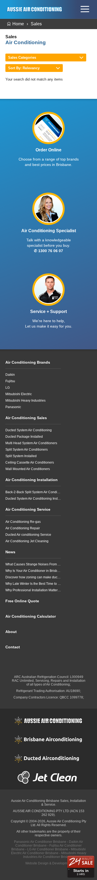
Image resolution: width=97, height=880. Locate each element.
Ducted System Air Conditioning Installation (33, 498)
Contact (12, 647)
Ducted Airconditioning (48, 758)
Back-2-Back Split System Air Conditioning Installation (33, 492)
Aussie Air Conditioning (48, 721)
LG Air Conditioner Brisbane (47, 849)
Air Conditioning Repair (22, 528)
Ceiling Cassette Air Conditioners (29, 462)
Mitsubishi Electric (18, 394)
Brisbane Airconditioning (48, 739)
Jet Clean (48, 777)
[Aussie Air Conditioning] (36, 9)
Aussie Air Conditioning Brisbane (35, 801)
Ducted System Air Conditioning (28, 430)
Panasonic (13, 407)
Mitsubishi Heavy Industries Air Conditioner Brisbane (54, 855)
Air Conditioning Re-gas (23, 522)
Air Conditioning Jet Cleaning (26, 541)
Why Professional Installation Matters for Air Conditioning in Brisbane (33, 590)
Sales (36, 24)
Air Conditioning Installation (31, 480)
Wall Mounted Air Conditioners (27, 469)
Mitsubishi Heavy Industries (25, 400)
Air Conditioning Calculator (30, 616)
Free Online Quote (22, 601)
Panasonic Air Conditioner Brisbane (40, 842)
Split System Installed (21, 456)
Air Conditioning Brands (27, 362)
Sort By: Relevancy (24, 68)
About (11, 631)
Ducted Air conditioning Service (28, 535)
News (10, 552)
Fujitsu (10, 381)
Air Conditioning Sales (26, 418)
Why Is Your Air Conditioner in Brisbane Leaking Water (33, 571)
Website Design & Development (48, 863)
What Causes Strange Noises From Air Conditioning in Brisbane (33, 564)
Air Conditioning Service (27, 509)
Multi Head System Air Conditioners (31, 443)
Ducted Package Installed (24, 437)
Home (18, 24)
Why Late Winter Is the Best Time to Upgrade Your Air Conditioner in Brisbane (33, 584)
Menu (84, 9)
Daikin (10, 375)
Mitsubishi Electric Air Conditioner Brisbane (48, 851)
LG (7, 387)
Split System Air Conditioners (26, 449)
